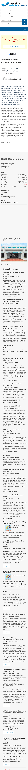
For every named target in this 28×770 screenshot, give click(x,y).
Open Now (14, 16)
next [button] (25, 186)
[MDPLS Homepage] (14, 4)
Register (7, 566)
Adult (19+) (9, 142)
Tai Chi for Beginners (9, 592)
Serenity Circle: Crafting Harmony (13, 326)
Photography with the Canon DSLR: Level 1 (14, 739)
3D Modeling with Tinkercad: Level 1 (14, 430)
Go (24, 20)
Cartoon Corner (8, 345)
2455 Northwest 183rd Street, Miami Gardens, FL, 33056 (12, 239)
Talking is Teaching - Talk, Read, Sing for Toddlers (14, 572)
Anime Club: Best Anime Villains (13, 359)
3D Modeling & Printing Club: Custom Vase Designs (14, 711)
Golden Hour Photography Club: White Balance (13, 638)
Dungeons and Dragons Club (12, 384)
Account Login (14, 10)
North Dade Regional (13, 79)
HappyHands (14, 495)
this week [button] (14, 186)
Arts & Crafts (14, 145)
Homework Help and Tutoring (12, 406)
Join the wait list (9, 732)
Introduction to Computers (14, 670)
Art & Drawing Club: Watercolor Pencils (13, 300)
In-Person (9, 145)
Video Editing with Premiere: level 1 (14, 273)
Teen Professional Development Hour (14, 614)
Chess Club (6, 455)
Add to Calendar (9, 73)
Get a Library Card (14, 13)
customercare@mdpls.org (7, 163)
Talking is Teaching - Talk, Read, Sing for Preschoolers (14, 522)
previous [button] (4, 186)
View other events (14, 46)
